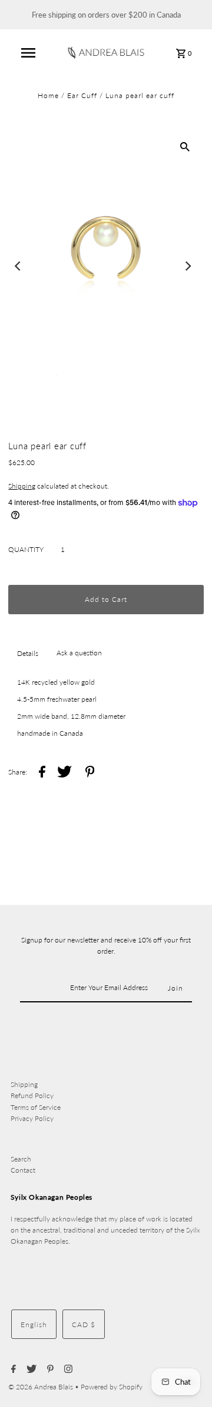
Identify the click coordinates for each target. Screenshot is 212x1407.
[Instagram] (66, 1369)
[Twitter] (30, 1369)
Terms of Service (36, 1107)
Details (27, 653)
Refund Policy (32, 1095)
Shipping (21, 486)
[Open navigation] (28, 53)
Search (21, 1158)
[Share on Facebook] (42, 773)
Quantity (26, 549)
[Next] (188, 266)
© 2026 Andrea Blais (41, 1386)
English (34, 1324)
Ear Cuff (82, 95)
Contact (23, 1170)
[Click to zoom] (185, 146)
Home (48, 95)
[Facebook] (12, 1369)
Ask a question (79, 652)
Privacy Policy (32, 1118)
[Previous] (18, 266)
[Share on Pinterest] (90, 773)
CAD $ (83, 1324)
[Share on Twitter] (64, 773)
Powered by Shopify (112, 1386)
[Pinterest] (49, 1369)
